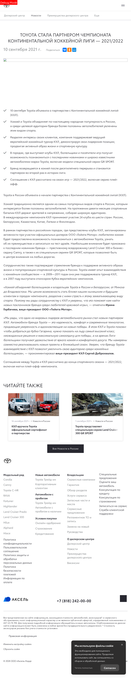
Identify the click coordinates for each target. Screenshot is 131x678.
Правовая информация (23, 636)
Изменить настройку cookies (17, 644)
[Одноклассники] (69, 50)
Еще (97, 15)
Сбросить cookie (11, 649)
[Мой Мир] (74, 50)
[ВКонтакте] (65, 50)
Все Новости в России (65, 448)
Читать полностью (83, 667)
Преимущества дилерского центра (67, 15)
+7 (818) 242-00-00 (74, 600)
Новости (36, 15)
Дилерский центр (14, 15)
